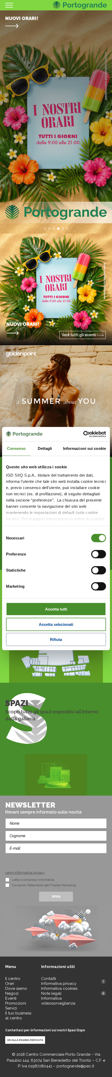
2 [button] (49, 228)
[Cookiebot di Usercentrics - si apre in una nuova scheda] (83, 434)
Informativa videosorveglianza (58, 1001)
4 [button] (58, 228)
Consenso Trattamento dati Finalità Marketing (44, 885)
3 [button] (54, 228)
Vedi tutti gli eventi (79, 335)
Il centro (12, 978)
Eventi (10, 998)
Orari (9, 983)
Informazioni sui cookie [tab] (84, 448)
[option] (56, 122)
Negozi (11, 993)
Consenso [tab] (16, 448)
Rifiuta (56, 639)
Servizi (11, 1008)
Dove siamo (16, 988)
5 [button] (62, 228)
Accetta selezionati (56, 624)
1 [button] (45, 228)
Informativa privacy (58, 983)
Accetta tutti (56, 609)
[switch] (98, 554)
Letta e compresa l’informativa (33, 880)
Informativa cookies (59, 988)
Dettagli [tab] (45, 448)
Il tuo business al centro (18, 1015)
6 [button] (67, 228)
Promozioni (15, 1003)
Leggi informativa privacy (25, 873)
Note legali (51, 993)
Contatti (48, 978)
